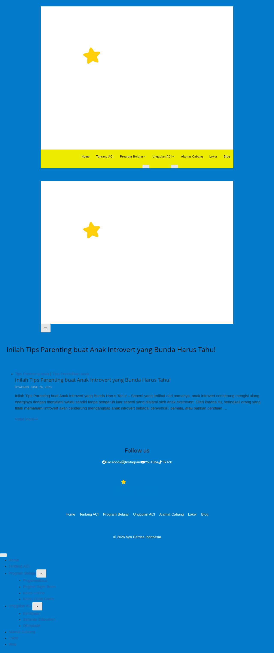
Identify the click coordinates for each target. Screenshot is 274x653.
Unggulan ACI (144, 514)
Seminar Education (39, 619)
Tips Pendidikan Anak (70, 374)
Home (86, 156)
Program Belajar (116, 514)
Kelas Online (34, 593)
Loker (213, 156)
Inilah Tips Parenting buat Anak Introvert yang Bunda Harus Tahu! (93, 379)
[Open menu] (46, 328)
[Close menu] (3, 555)
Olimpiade (31, 626)
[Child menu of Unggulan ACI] (174, 166)
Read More (26, 419)
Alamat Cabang (192, 156)
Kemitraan (31, 613)
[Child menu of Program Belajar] (145, 166)
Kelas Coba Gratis (38, 599)
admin (24, 387)
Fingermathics (35, 580)
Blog (227, 156)
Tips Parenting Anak (32, 374)
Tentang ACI (105, 156)
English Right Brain (39, 587)
